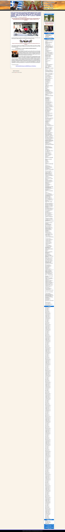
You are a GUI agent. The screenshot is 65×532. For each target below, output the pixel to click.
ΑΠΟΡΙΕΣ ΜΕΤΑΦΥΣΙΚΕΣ (48, 113)
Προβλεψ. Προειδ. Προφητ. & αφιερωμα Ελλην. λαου (49, 261)
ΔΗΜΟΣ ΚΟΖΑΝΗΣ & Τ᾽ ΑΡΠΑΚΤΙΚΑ (48, 142)
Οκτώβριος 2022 (47, 351)
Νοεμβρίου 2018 (47, 396)
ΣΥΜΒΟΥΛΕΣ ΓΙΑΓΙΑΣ (48, 281)
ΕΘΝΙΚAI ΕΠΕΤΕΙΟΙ (47, 153)
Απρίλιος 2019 (47, 391)
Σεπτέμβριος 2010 (47, 490)
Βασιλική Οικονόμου (47, 124)
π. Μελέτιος (46, 244)
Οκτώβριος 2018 (47, 397)
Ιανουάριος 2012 (47, 475)
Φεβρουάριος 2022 (47, 359)
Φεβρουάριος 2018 (47, 405)
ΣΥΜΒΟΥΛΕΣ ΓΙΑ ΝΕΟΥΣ (48, 280)
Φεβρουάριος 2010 (47, 497)
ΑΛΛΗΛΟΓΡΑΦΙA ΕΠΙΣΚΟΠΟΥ (49, 95)
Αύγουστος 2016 (47, 422)
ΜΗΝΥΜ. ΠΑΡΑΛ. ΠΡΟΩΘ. (48, 201)
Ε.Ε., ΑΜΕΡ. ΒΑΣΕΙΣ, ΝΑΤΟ (49, 150)
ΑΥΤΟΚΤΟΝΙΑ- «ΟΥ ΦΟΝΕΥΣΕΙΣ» (47, 121)
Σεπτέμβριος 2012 (47, 467)
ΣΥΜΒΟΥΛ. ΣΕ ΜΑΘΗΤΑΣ (48, 278)
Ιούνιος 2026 (46, 309)
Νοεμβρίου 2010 (47, 488)
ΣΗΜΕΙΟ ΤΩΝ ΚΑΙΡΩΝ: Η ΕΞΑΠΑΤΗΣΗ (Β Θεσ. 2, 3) (48, 272)
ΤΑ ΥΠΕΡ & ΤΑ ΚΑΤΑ (48, 286)
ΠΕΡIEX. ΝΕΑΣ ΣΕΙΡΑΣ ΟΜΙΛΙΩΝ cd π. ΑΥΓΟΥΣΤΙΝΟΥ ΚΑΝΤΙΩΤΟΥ (49, 256)
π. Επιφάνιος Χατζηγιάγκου (48, 239)
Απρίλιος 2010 (47, 495)
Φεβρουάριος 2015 (47, 439)
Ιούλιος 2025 (46, 319)
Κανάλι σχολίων (48, 522)
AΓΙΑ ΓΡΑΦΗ (46, 51)
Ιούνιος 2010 (46, 493)
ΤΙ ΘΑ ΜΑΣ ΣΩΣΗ (47, 289)
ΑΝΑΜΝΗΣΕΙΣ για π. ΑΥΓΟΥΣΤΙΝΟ (48, 98)
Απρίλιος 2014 (47, 449)
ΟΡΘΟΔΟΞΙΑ (47, 231)
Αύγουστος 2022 (47, 353)
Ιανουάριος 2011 (47, 486)
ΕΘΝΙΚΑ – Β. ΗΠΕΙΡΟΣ (48, 154)
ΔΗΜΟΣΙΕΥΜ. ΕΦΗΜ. (48, 143)
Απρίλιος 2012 (47, 472)
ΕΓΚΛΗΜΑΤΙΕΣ (47, 151)
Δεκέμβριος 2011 (47, 476)
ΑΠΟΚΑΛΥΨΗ (47, 112)
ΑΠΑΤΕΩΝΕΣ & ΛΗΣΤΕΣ (48, 109)
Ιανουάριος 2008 (47, 518)
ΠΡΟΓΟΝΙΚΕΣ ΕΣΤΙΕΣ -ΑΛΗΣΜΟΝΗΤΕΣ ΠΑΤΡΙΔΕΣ (49, 263)
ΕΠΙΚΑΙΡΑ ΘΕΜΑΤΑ (47, 166)
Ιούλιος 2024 (46, 331)
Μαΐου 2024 (46, 333)
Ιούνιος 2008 (46, 516)
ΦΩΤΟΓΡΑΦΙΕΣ (47, 299)
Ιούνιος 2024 (46, 332)
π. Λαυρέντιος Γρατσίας (48, 242)
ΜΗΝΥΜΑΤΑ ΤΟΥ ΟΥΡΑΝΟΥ (49, 205)
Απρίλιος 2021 (47, 368)
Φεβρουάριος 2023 (47, 347)
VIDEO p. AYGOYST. (48, 77)
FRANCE (46, 61)
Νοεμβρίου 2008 (47, 511)
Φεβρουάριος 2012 (47, 474)
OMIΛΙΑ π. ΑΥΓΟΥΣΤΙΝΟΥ (48, 74)
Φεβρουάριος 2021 (47, 370)
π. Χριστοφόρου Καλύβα (48, 246)
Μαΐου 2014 (46, 448)
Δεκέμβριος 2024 (47, 326)
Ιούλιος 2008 (46, 515)
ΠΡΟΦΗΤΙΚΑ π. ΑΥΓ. (48, 268)
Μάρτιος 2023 (47, 346)
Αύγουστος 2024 (47, 330)
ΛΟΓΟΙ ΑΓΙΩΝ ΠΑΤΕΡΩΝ (48, 194)
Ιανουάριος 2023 (47, 348)
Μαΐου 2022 (46, 356)
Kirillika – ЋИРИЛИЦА (48, 66)
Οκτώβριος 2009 (47, 501)
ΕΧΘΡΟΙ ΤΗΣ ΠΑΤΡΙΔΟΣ (48, 174)
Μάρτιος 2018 (47, 404)
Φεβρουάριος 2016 (47, 428)
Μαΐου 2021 (46, 367)
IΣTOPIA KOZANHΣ (47, 65)
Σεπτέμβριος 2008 (47, 513)
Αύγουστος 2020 (47, 376)
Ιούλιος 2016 (46, 423)
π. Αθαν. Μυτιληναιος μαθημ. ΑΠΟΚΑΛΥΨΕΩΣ (49, 234)
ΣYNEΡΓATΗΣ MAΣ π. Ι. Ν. (48, 269)
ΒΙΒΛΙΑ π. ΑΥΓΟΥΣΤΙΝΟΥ (48, 127)
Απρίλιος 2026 (47, 311)
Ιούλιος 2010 (46, 492)
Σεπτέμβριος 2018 (47, 398)
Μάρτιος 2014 (47, 450)
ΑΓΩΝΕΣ (46, 84)
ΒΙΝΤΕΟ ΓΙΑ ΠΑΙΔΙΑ (47, 130)
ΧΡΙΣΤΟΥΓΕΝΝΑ (47, 303)
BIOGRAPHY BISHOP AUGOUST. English (48, 55)
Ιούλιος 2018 (46, 400)
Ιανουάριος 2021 (47, 371)
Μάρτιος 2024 (47, 335)
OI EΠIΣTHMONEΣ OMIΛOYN (49, 71)
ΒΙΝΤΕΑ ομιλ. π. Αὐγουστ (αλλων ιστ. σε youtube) (48, 128)
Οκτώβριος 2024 (47, 328)
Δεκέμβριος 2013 (47, 453)
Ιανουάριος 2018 (47, 406)
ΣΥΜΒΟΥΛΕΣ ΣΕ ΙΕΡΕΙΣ (48, 283)
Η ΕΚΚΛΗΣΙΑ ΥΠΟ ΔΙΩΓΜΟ (48, 175)
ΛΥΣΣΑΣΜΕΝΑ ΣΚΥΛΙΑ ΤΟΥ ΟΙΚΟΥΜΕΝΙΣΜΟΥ (49, 195)
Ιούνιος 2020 (46, 378)
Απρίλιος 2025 (47, 322)
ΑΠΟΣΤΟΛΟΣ (47, 114)
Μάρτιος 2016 (47, 427)
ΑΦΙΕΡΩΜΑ (46, 122)
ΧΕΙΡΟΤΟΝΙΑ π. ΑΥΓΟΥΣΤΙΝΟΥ (49, 300)
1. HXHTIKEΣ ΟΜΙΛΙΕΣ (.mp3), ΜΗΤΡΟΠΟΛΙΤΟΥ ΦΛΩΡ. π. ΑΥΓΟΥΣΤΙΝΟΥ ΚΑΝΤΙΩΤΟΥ (49, 47)
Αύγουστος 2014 (47, 445)
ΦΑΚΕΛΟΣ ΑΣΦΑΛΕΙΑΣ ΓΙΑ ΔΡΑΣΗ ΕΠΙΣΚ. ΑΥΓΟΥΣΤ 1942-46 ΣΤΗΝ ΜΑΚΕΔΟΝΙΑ (49, 295)
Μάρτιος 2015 (47, 438)
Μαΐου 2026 (46, 310)
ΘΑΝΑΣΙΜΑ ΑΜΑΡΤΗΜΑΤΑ (48, 181)
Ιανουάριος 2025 (47, 325)
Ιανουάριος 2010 (47, 498)
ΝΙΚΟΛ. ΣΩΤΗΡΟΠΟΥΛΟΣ (48, 214)
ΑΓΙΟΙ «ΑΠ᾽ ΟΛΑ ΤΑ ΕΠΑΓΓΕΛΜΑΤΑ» (47, 79)
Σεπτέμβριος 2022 (47, 352)
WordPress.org (47, 523)
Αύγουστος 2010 (47, 491)
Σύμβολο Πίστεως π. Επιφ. (48, 277)
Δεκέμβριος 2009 (47, 499)
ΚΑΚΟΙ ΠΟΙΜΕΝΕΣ (47, 184)
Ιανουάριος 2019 (47, 394)
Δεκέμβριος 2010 (47, 487)
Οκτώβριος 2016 (47, 420)
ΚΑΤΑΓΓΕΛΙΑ (47, 185)
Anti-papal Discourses (48, 50)
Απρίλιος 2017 (47, 414)
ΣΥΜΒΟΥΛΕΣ (47, 279)
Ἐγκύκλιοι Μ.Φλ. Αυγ (48, 152)
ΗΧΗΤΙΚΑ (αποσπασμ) (48, 177)
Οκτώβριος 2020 (47, 374)
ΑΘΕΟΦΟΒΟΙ (47, 89)
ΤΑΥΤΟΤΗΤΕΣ (47, 287)
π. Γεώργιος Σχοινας (47, 238)
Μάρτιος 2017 (47, 415)
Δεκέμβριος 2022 (47, 349)
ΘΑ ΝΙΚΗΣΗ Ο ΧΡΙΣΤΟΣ (48, 180)
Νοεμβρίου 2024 (47, 327)
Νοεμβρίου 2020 (47, 373)
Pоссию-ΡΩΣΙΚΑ (47, 75)
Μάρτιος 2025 (47, 323)
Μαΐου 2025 (46, 321)
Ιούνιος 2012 (46, 470)
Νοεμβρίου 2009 (47, 500)
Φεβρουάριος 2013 (47, 462)
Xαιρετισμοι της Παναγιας (48, 78)
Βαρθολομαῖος (47, 123)
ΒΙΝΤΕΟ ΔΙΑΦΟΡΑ (47, 131)
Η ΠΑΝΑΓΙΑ (46, 176)
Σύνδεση (46, 520)
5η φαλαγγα (46, 48)
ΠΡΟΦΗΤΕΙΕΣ (47, 267)
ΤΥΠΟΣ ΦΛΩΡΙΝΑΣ (47, 293)
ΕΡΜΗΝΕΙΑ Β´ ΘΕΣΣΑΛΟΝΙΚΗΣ (49, 169)
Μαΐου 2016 (46, 425)
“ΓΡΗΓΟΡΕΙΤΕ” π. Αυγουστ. (48, 39)
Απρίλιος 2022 (47, 357)
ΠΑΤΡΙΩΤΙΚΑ (47, 253)
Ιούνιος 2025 (46, 320)
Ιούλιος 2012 (46, 469)
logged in (16, 72)
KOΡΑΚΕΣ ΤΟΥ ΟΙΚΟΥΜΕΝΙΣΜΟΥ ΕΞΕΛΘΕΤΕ (49, 68)
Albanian (46, 49)
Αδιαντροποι (46, 87)
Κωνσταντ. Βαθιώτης (48, 193)
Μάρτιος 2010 (47, 496)
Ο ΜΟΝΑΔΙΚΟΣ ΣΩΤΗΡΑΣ (48, 218)
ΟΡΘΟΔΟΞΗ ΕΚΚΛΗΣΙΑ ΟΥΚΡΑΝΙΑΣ (48, 230)
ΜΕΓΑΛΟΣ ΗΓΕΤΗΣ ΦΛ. (49, 35)
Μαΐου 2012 (46, 471)
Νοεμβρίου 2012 (47, 465)
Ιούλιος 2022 (46, 354)
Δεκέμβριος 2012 (47, 464)
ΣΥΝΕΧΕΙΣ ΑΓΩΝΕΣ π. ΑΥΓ (48, 284)
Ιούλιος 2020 (46, 377)
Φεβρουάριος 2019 (47, 393)
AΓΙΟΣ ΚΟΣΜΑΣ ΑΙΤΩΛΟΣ (48, 52)
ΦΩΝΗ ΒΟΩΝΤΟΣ (47, 298)
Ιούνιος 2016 (46, 424)
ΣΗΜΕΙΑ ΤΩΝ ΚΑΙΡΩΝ (48, 270)
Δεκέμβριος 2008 (47, 510)
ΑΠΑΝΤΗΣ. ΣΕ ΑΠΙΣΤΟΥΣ (48, 105)
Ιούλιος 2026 (46, 308)
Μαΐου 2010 (46, 494)
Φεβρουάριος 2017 (47, 416)
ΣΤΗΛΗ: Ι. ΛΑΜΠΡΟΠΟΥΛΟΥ (49, 274)
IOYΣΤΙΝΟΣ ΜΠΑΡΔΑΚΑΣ (48, 64)
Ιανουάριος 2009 (47, 509)
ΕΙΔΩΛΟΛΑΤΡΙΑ (47, 155)
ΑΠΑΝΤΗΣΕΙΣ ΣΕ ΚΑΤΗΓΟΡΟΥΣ (49, 34)
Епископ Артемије (47, 305)
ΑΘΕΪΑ (46, 88)
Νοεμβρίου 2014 (47, 442)
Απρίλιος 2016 (47, 426)
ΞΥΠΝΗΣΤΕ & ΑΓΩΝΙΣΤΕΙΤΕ (49, 216)
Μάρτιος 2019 (47, 392)
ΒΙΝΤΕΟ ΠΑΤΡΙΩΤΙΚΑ (48, 133)
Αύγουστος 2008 (47, 514)
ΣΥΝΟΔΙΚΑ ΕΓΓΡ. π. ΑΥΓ (48, 285)
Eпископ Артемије (47, 60)
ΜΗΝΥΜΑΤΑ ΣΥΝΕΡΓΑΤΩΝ (48, 204)
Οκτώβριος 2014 (47, 443)
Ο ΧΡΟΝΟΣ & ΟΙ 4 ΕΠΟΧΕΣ (49, 219)
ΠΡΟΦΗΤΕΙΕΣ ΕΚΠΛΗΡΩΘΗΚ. (49, 37)
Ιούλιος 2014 (46, 446)
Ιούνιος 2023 (46, 343)
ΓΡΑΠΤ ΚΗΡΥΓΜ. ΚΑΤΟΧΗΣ (49, 138)
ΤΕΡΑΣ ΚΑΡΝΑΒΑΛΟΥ (48, 288)
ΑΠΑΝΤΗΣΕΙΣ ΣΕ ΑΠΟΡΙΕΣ (48, 106)
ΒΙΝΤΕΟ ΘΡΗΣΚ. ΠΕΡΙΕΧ (48, 132)
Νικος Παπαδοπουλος (48, 215)
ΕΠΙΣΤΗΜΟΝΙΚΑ (47, 168)
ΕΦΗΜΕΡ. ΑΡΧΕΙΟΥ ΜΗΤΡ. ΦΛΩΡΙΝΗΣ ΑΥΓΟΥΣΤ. (48, 173)
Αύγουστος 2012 (47, 468)
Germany (46, 63)
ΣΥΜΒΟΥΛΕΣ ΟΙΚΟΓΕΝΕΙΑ (48, 282)
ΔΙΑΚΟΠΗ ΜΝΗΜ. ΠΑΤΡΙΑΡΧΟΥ (49, 144)
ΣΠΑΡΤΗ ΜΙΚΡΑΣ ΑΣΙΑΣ (48, 273)
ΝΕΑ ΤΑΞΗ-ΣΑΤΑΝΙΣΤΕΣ (48, 212)
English (46, 59)
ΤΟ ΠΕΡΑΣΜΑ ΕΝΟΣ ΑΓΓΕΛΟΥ (49, 290)
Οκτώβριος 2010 (47, 489)
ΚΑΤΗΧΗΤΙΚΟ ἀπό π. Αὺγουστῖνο (48, 189)
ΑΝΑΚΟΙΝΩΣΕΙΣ (47, 97)
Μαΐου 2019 (46, 390)
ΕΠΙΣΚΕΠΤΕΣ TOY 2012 (48, 167)
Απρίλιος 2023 (47, 345)
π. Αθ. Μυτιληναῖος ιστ (48, 233)
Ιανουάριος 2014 (47, 452)
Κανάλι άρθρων (48, 521)
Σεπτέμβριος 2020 (47, 375)
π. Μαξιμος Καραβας (48, 243)
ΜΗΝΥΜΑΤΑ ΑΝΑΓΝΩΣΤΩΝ (48, 203)
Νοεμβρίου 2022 (47, 350)
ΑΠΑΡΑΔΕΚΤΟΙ (47, 107)
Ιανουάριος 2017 (47, 417)
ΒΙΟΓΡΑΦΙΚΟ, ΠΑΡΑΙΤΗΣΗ (48, 137)
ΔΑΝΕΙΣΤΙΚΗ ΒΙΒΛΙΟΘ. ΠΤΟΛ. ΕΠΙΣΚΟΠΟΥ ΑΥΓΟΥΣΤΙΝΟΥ (49, 140)
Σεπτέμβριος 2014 (47, 444)
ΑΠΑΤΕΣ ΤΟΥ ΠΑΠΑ (47, 108)
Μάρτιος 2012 (47, 473)
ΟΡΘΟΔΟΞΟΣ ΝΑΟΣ (48, 232)
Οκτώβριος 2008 (47, 512)
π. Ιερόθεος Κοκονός (47, 241)
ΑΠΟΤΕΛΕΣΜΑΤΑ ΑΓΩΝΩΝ (48, 115)
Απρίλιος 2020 (47, 380)
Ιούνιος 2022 (46, 355)
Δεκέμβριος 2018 (47, 395)
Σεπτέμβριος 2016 (47, 421)
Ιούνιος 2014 (46, 447)
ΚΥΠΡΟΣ (46, 192)
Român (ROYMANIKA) (48, 76)
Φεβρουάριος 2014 (47, 451)
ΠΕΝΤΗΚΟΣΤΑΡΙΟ (47, 254)
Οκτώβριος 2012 (47, 466)
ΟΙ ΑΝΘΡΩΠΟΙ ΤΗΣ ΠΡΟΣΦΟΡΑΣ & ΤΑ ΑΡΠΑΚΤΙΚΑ (49, 220)
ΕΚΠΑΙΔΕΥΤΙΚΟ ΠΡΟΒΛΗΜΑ (49, 157)
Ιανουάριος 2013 (47, 463)
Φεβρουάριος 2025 (47, 324)
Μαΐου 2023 (46, 344)
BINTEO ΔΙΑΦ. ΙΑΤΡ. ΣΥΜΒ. (49, 54)
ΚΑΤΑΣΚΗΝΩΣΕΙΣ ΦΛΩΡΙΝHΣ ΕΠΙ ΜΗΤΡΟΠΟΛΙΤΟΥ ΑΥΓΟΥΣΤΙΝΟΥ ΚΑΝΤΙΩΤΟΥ (49, 187)
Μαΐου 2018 (46, 402)
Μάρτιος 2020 (47, 381)
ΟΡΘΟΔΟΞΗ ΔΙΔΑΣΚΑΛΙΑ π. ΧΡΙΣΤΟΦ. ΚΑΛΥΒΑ (49, 228)
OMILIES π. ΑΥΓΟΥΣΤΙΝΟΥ (48, 73)
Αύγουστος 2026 (47, 307)
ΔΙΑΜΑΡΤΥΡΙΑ (47, 146)
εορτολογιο (46, 165)
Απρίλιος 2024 (47, 334)
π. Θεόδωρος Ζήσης (47, 240)
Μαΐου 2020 (46, 379)
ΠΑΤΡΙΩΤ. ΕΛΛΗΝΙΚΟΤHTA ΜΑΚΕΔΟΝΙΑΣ (48, 252)
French (46, 62)
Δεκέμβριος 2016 (47, 418)
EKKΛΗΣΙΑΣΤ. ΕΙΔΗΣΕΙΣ (48, 58)
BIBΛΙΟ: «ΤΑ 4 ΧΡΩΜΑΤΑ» (48, 53)
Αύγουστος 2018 (47, 399)
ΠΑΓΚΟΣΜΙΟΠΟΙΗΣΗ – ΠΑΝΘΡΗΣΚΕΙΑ (48, 247)
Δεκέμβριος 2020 (47, 372)
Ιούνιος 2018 (46, 401)
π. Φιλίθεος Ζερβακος (48, 245)
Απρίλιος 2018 (47, 403)
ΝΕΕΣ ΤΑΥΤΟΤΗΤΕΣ (48, 213)
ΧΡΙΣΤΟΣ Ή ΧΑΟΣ (47, 302)
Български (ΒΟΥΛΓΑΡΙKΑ (48, 304)
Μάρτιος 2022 (47, 358)
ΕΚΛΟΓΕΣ (46, 156)
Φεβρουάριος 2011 (47, 485)
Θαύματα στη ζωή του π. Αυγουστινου (48, 182)
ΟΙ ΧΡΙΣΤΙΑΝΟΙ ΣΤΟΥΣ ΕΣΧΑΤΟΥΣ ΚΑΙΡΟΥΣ (48, 224)
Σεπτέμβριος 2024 (47, 329)
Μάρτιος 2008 (47, 517)
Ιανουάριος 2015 (47, 440)
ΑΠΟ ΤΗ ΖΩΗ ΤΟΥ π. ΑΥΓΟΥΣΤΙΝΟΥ (48, 111)
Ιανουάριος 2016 (47, 429)
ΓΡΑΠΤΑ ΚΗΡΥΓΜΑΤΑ (48, 139)
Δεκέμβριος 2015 (47, 430)
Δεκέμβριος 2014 (47, 441)
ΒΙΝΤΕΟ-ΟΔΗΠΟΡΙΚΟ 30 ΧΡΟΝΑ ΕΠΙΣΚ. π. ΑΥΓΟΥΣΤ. (49, 135)
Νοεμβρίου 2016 (47, 419)
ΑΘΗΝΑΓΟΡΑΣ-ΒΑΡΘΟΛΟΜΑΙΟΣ (47, 90)
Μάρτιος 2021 (47, 369)
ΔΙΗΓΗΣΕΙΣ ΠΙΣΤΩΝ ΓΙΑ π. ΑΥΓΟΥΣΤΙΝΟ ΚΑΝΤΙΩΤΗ (48, 147)
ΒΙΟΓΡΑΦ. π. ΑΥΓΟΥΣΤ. (48, 136)
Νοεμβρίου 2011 (47, 477)
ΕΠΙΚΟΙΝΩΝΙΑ (47, 36)
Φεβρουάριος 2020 (47, 382)
